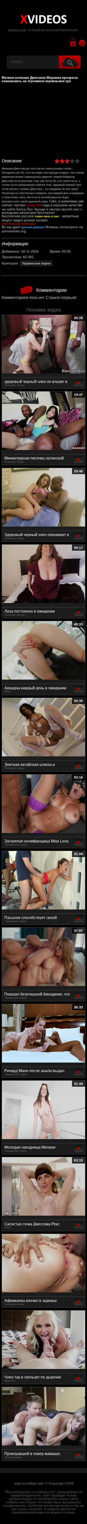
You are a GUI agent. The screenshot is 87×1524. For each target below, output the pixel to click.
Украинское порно (36, 263)
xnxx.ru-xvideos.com (29, 1483)
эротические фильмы (19, 223)
